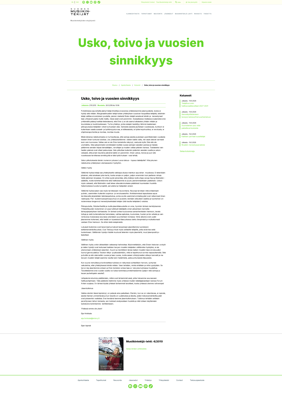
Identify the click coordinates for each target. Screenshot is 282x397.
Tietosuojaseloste (197, 380)
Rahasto (198, 14)
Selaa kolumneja (187, 151)
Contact (152, 2)
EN (72, 2)
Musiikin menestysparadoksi (193, 145)
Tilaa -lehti (164, 2)
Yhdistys (208, 14)
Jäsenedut (168, 14)
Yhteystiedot (145, 2)
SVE (77, 2)
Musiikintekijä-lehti (183, 14)
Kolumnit (137, 85)
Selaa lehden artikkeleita (136, 349)
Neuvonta (158, 14)
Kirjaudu (207, 2)
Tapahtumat (146, 14)
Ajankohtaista (132, 14)
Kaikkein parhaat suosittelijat (193, 136)
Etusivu (114, 85)
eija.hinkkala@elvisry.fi (90, 318)
